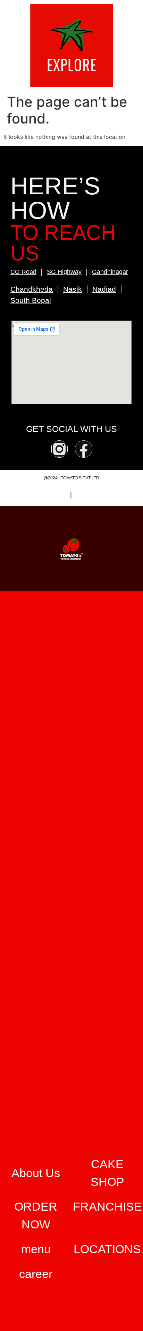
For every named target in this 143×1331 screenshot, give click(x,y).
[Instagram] (59, 449)
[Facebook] (83, 449)
